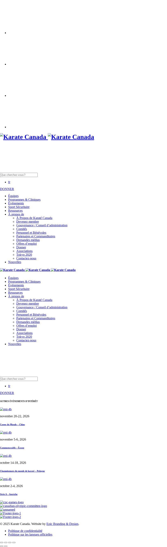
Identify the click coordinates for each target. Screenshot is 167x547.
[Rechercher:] (50, 174)
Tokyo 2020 (24, 254)
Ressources (15, 210)
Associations (24, 251)
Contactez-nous (26, 258)
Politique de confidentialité (25, 531)
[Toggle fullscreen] (9, 542)
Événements (16, 203)
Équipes (13, 196)
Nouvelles (14, 262)
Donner (21, 247)
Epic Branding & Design (62, 524)
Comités (21, 229)
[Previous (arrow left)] (1, 546)
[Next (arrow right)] (5, 546)
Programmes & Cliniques (24, 199)
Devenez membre (27, 221)
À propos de (16, 214)
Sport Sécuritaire (19, 207)
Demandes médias (28, 240)
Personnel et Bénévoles (31, 232)
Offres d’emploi (26, 243)
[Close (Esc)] (1, 542)
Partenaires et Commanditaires (35, 236)
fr (9, 182)
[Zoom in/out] (13, 542)
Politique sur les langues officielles (30, 534)
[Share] (5, 542)
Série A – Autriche (9, 494)
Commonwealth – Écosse (12, 447)
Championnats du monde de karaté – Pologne (22, 471)
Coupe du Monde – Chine (12, 424)
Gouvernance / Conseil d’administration (41, 225)
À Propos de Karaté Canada (34, 218)
